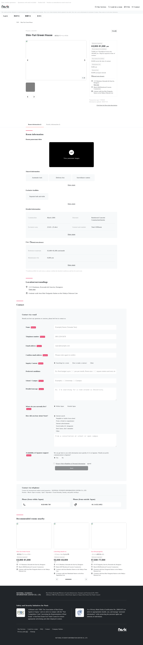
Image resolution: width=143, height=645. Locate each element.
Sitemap (32, 631)
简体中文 (17, 16)
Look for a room (33, 629)
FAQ (41, 629)
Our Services (21, 629)
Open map (96, 84)
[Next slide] (85, 60)
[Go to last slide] (28, 60)
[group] (34, 550)
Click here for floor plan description (107, 105)
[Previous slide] (57, 579)
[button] (30, 87)
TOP (17, 22)
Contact (47, 629)
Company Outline (57, 629)
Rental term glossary (98, 76)
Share (113, 31)
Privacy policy (22, 631)
